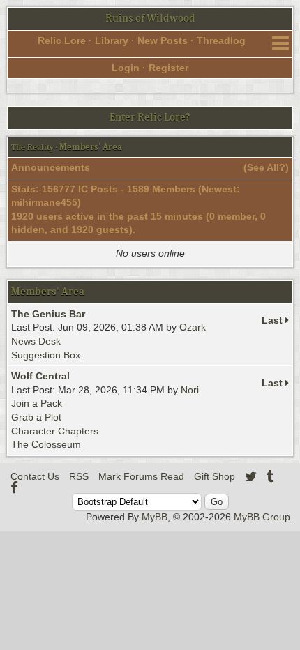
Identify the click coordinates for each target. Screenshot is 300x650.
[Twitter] (251, 476)
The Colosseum (46, 444)
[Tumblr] (270, 476)
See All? (266, 167)
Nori (190, 389)
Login (126, 67)
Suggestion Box (45, 355)
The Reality (32, 147)
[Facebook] (14, 487)
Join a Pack (36, 403)
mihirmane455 (44, 202)
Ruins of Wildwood (150, 18)
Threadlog (221, 40)
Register (168, 67)
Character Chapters (54, 431)
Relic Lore (62, 40)
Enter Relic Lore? (150, 117)
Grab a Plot (36, 417)
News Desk (36, 341)
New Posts (162, 40)
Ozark (192, 327)
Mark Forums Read (141, 476)
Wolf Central (40, 375)
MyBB (154, 516)
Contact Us (34, 476)
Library (111, 40)
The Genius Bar (48, 313)
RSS (79, 476)
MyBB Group (262, 516)
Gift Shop (214, 476)
